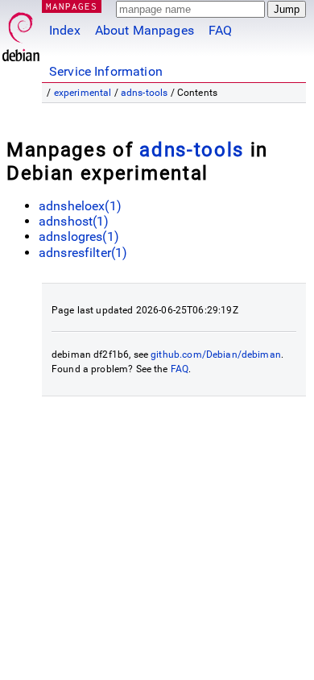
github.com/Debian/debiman (216, 354)
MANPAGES (71, 6)
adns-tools (144, 92)
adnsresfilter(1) (83, 252)
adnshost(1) (74, 221)
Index (65, 30)
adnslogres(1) (79, 236)
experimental (83, 92)
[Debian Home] (21, 32)
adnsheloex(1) (80, 206)
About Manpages (144, 30)
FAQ (220, 30)
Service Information (106, 71)
